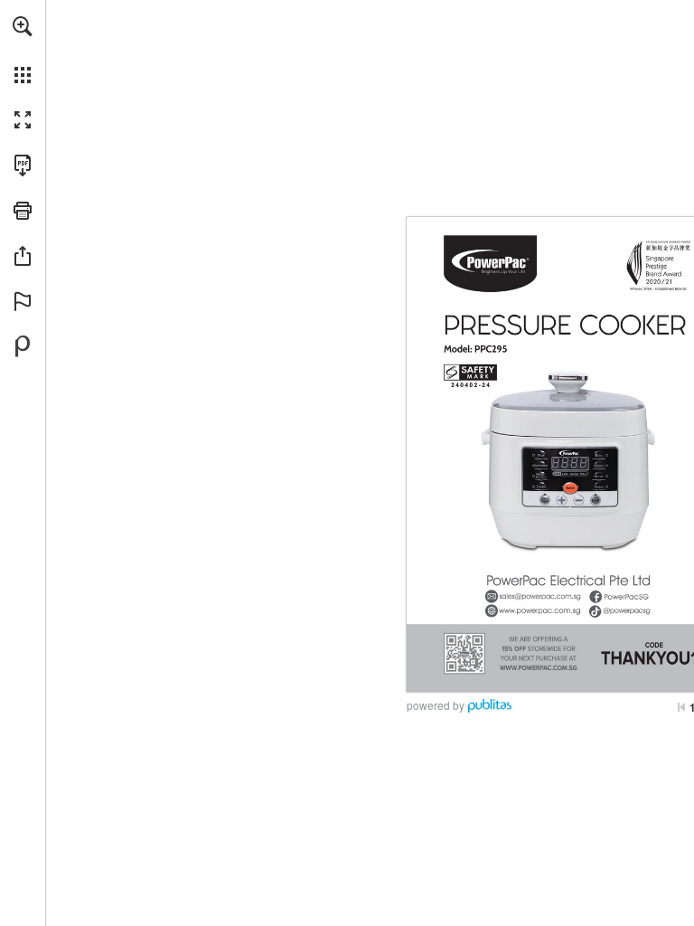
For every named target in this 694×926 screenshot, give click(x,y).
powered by (435, 705)
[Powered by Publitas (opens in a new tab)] (22, 346)
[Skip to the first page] (681, 707)
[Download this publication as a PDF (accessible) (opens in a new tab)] (22, 165)
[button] (22, 26)
